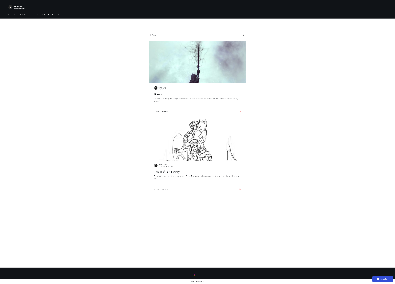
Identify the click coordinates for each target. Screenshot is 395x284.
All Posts (152, 35)
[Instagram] (194, 275)
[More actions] (240, 88)
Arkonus (18, 6)
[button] (243, 35)
